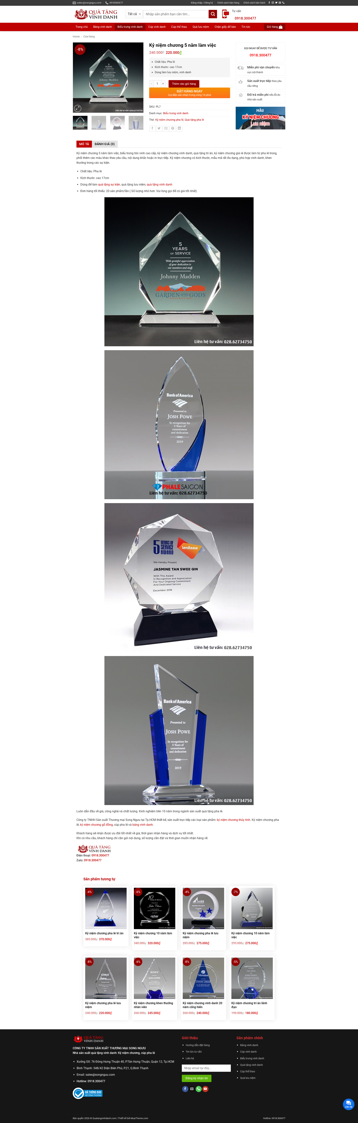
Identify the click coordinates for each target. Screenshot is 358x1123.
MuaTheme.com (139, 1118)
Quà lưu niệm (247, 1078)
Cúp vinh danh (248, 1051)
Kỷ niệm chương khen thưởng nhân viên (153, 1005)
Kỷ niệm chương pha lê (169, 119)
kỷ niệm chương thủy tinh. (234, 820)
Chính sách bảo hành (254, 2)
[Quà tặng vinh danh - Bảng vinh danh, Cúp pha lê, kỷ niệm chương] (96, 14)
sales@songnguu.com (100, 1074)
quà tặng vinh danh (159, 184)
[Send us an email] (280, 2)
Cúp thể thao (247, 1071)
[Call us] (283, 2)
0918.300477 (245, 18)
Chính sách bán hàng (228, 2)
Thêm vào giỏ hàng (184, 83)
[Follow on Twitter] (276, 2)
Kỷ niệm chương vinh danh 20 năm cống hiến (202, 1005)
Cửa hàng (89, 36)
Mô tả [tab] (84, 144)
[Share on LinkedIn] (179, 129)
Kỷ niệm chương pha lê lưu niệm (200, 935)
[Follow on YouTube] (205, 1089)
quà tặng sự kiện (109, 184)
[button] (202, 3)
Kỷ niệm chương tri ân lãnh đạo (249, 1005)
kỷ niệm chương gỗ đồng (96, 824)
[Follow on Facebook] (269, 2)
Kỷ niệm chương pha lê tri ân (104, 933)
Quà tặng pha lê (194, 119)
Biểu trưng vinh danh (175, 113)
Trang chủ (82, 26)
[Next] (138, 78)
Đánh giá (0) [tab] (105, 144)
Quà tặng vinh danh (251, 1065)
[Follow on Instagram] (273, 2)
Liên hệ (190, 1058)
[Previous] (77, 78)
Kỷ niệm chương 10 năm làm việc (153, 935)
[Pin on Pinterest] (172, 129)
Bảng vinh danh (102, 26)
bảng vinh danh (142, 824)
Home (76, 36)
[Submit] (213, 14)
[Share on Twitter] (159, 129)
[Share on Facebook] (152, 129)
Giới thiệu (190, 1038)
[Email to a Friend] (166, 129)
